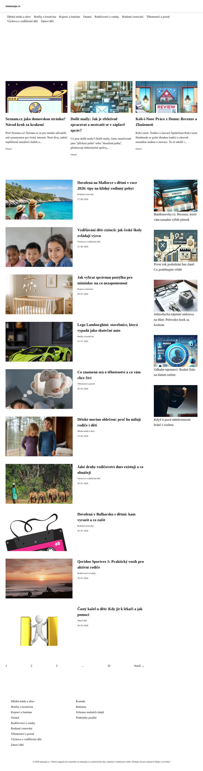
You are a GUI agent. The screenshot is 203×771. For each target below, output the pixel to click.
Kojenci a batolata (69, 16)
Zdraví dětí (47, 21)
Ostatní (87, 16)
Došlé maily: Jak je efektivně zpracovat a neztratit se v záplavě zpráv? (98, 124)
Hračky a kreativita (45, 16)
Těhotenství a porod (158, 16)
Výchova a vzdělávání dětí (22, 21)
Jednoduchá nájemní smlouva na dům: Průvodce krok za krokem (174, 319)
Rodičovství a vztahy (107, 16)
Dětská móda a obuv (19, 16)
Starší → (139, 665)
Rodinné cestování (132, 16)
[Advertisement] (101, 47)
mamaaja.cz (13, 6)
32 (109, 665)
